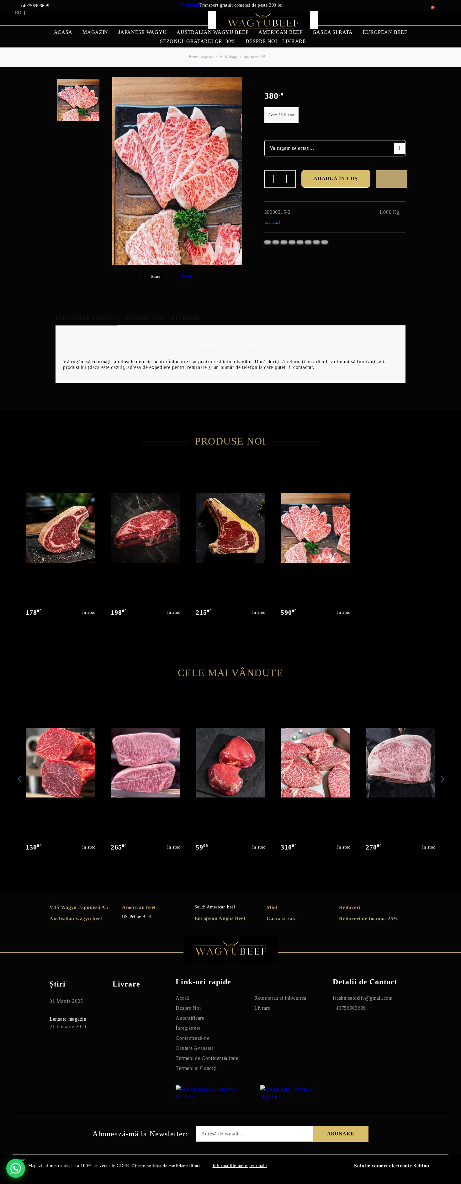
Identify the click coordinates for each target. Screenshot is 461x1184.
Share (155, 276)
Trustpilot (188, 5)
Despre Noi (144, 318)
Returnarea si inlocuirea (280, 998)
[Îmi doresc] (391, 179)
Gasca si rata (333, 32)
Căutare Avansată (195, 1048)
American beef (139, 907)
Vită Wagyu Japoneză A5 (243, 57)
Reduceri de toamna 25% (368, 918)
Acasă (182, 998)
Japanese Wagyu (142, 32)
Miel (272, 907)
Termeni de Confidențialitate (207, 1058)
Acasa (63, 32)
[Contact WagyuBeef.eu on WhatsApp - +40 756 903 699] (15, 1168)
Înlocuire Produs (86, 318)
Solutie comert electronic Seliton (391, 1165)
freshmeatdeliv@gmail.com (362, 998)
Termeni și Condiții (197, 1068)
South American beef (215, 907)
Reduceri (349, 907)
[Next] (441, 779)
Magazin (95, 32)
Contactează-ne (192, 1038)
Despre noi (261, 41)
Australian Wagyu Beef (212, 32)
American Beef (280, 32)
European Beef (385, 32)
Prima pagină (201, 57)
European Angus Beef (220, 918)
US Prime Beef (136, 916)
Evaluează (272, 222)
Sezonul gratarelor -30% (198, 41)
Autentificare (190, 1018)
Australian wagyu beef (76, 918)
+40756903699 (34, 6)
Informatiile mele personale (240, 1165)
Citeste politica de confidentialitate (166, 1166)
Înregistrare (188, 1028)
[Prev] (19, 779)
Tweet (187, 276)
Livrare (294, 41)
